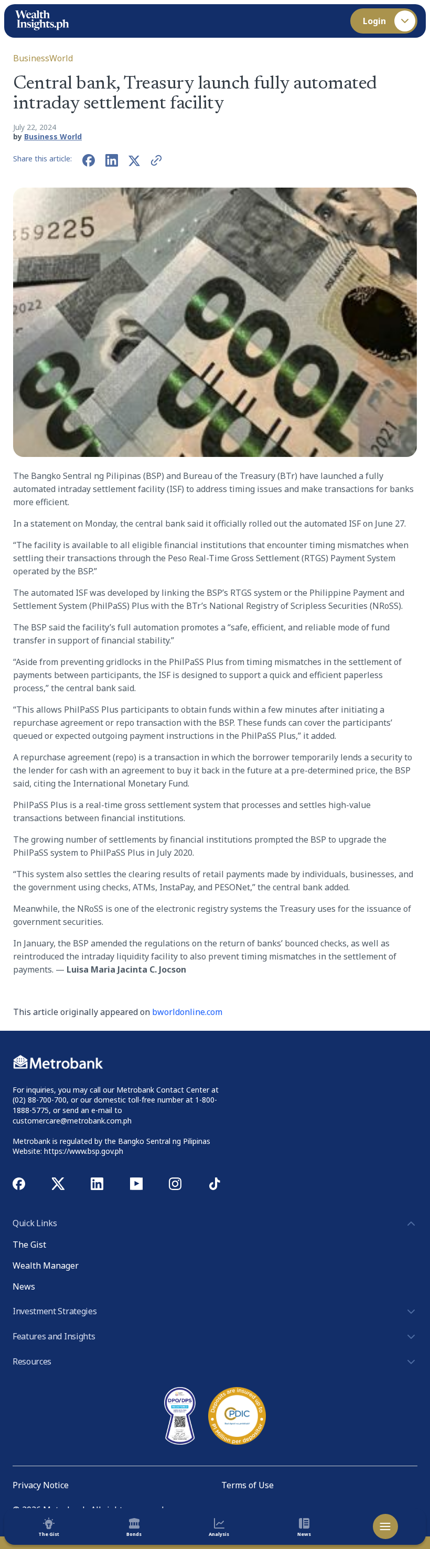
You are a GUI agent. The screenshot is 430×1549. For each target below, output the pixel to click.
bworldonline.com (187, 1012)
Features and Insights (54, 1336)
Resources (32, 1361)
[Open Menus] (385, 1526)
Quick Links (35, 1223)
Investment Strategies (54, 1311)
